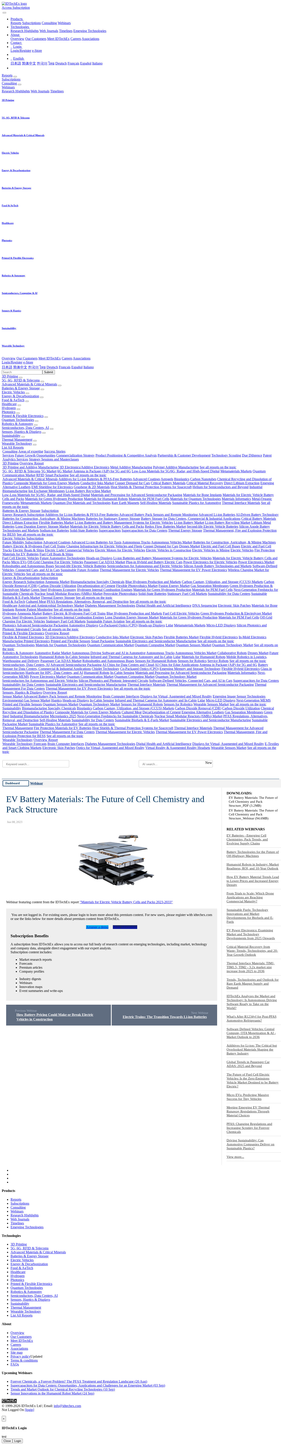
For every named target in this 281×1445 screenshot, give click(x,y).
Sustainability (11, 435)
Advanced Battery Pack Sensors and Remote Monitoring (158, 514)
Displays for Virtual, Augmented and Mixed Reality (176, 696)
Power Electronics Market (256, 562)
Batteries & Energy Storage (21, 388)
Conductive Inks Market (97, 483)
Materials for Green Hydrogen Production (54, 499)
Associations (90, 39)
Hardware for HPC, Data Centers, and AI (54, 673)
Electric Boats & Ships (28, 550)
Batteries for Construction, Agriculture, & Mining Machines (43, 518)
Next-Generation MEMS (253, 700)
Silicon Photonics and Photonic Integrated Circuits (113, 680)
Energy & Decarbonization (20, 396)
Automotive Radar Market (52, 653)
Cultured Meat (36, 601)
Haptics (56, 700)
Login (17, 1441)
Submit (48, 372)
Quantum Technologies (18, 420)
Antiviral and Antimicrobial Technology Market (51, 605)
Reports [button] (7, 75)
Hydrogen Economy (62, 590)
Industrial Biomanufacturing (29, 716)
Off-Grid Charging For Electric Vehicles (55, 562)
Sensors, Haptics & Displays (21, 432)
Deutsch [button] (52, 367)
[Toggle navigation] (4, 12)
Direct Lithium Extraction (241, 483)
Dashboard (12, 783)
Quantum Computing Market (155, 645)
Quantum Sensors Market (193, 645)
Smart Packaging (57, 475)
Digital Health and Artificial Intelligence (163, 605)
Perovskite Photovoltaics (120, 594)
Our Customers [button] (27, 358)
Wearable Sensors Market (211, 704)
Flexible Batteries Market (56, 522)
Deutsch (61, 63)
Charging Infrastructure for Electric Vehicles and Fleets (104, 546)
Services (8, 455)
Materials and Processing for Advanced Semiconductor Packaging (136, 495)
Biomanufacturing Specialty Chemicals (97, 582)
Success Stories (54, 451)
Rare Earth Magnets (125, 503)
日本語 (16, 63)
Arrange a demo (97, 927)
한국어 (42, 63)
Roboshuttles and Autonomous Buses (28, 566)
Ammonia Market (57, 582)
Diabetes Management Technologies (110, 605)
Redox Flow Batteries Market (165, 526)
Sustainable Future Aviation (80, 570)
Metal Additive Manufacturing (131, 467)
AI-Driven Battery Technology (257, 514)
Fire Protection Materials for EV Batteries (62, 728)
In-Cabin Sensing (77, 657)
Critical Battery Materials (168, 483)
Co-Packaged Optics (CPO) (118, 625)
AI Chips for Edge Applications (177, 665)
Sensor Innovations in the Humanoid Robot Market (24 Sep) (52, 1393)
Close (7, 1441)
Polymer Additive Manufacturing (176, 467)
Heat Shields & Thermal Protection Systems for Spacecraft (151, 487)
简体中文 (29, 63)
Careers (75, 39)
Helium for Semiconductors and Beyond (221, 487)
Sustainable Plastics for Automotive (196, 503)
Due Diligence (252, 455)
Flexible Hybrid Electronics (219, 637)
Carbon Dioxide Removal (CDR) (198, 708)
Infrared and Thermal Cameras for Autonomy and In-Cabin (131, 657)
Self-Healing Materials (155, 503)
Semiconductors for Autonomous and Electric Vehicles (145, 566)
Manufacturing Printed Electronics (26, 641)
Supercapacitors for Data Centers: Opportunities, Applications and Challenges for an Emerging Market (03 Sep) (88, 1385)
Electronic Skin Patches (234, 605)
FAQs (15, 1364)
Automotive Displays (83, 625)
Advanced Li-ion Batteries (216, 514)
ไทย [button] (43, 367)
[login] (29, 1410)
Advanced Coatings (146, 479)
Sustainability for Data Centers (229, 594)
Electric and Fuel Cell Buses (220, 546)
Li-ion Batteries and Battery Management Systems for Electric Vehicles (124, 522)
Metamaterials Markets (236, 471)
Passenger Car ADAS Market (104, 562)
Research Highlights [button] (16, 91)
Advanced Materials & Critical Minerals (29, 384)
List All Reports (13, 447)
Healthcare (9, 404)
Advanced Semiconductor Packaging (42, 625)
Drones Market (189, 546)
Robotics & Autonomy (17, 424)
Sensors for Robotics (192, 661)
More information (125, 927)
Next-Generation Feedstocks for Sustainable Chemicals (115, 716)
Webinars (64, 23)
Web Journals (49, 31)
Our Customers (35, 39)
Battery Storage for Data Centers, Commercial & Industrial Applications (190, 518)
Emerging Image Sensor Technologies (239, 696)
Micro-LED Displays (221, 625)
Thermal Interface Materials (241, 503)
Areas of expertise (30, 451)
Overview (17, 39)
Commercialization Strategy (75, 455)
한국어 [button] (33, 367)
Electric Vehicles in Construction (168, 550)
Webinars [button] (8, 87)
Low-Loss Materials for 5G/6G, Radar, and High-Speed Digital (176, 471)
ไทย (51, 63)
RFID (40, 475)
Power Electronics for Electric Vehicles (210, 562)
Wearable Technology (17, 443)
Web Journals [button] (40, 91)
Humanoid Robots (52, 657)
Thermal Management (17, 439)
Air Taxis (114, 542)
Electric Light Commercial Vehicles (69, 550)
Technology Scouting (226, 455)
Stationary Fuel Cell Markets (187, 594)
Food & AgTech (13, 400)
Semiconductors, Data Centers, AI (25, 428)
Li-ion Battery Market (189, 522)
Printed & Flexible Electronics (22, 416)
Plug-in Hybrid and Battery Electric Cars (154, 562)
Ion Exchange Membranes (46, 491)
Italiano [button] (88, 367)
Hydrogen (9, 408)
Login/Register (21, 50)
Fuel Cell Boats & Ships (56, 554)
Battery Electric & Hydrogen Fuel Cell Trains (33, 546)
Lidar (169, 625)
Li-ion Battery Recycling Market (88, 491)
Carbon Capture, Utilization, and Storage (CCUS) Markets (222, 582)
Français (73, 63)
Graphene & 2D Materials (92, 487)
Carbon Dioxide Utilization (57, 586)
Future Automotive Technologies (62, 558)
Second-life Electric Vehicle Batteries (212, 526)
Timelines (65, 31)
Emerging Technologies (89, 31)
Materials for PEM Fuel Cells (149, 499)
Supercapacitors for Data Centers (144, 530)
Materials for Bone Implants (202, 495)
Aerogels (167, 479)
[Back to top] (2, 1414)
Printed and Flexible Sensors (70, 641)
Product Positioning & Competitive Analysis (126, 455)
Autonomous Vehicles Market (171, 542)
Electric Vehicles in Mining (211, 550)
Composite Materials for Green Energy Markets (46, 483)
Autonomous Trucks (136, 542)
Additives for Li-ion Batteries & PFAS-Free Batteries (95, 479)
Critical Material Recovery (204, 483)
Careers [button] (67, 358)
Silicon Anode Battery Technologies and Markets (218, 566)
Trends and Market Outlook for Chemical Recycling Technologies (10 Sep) (63, 1389)
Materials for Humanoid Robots (106, 499)
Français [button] (64, 367)
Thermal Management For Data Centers (67, 732)
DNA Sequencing (204, 605)
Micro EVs (19, 562)
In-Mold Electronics (252, 637)
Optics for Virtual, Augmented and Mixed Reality (110, 748)
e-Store (37, 50)
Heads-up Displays (99, 558)
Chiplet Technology (105, 669)
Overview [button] (9, 358)
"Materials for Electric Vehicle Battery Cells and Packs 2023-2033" (126, 902)
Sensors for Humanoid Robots (156, 661)
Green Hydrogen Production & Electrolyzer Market (236, 613)
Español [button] (77, 367)
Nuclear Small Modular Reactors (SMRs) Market (68, 594)
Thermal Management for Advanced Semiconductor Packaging (210, 684)
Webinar (36, 783)
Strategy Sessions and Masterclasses (54, 459)
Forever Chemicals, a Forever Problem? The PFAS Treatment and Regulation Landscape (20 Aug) (79, 1381)
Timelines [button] (57, 91)
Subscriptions (31, 23)
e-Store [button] (28, 362)
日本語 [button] (7, 367)
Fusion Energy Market (174, 586)
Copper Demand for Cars (132, 483)
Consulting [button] (9, 83)
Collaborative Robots (232, 653)
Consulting (49, 23)
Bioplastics (181, 479)
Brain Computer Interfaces (121, 696)
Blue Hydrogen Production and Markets (153, 582)
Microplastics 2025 (63, 716)
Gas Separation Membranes (210, 586)
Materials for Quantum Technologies (195, 499)
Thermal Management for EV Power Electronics (193, 570)
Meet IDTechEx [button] (49, 358)
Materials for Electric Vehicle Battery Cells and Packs (107, 526)
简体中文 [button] (20, 367)
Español (85, 63)
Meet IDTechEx (58, 39)
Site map (17, 1352)
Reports (16, 23)
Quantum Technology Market (232, 645)
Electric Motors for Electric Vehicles (120, 550)
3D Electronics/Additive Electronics (84, 467)
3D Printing (10, 376)
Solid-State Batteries (84, 530)
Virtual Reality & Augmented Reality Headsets (177, 748)
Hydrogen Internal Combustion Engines (104, 590)
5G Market (48, 471)
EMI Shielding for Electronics (52, 487)
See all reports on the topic (218, 467)
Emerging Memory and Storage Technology (190, 669)
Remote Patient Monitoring (34, 609)
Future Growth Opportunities (35, 455)
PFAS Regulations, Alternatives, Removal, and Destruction (88, 601)
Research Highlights (25, 31)
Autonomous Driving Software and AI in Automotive (109, 653)
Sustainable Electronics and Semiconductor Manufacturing (155, 641)
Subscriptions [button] (11, 79)
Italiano (97, 63)
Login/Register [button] (12, 362)
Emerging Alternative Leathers (203, 712)
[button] (17, 19)
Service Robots (218, 661)
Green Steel (39, 590)
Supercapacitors (110, 530)
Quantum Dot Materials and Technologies (82, 503)
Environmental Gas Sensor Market (26, 700)
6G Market (64, 471)
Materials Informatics (236, 499)
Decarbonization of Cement (96, 586)
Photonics (8, 412)
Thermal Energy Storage (185, 530)
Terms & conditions (24, 1360)
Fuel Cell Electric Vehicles (20, 558)
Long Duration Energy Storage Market (42, 526)
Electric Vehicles (13, 392)
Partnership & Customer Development (184, 455)
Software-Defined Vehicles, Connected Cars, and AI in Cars (190, 680)
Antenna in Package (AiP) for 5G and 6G (102, 471)
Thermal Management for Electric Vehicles (129, 570)
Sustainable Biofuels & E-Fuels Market (142, 720)
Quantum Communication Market (110, 645)
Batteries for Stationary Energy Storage (113, 518)
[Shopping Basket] (2, 11)
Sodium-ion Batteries (54, 530)
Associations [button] (81, 358)
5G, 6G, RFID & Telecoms (21, 380)
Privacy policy (21, 1356)
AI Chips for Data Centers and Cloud (128, 665)
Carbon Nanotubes (203, 479)
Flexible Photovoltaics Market (137, 586)
